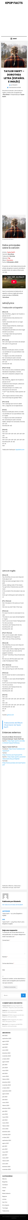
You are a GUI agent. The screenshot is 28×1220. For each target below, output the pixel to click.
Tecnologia (5, 1208)
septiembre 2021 (6, 1140)
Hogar (3, 1190)
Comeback (5, 1184)
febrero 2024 (5, 1079)
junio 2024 (5, 1067)
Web (3, 970)
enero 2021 (5, 1163)
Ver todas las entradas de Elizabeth (12, 904)
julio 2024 (4, 1064)
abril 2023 (4, 1099)
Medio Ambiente (6, 1193)
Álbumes (11, 885)
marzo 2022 (5, 1123)
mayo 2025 (5, 1044)
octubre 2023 (5, 1088)
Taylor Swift (17, 887)
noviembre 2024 (6, 1056)
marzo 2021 (5, 1158)
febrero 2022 (5, 1126)
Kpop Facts (14, 3)
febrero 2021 (5, 1160)
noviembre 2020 (6, 1169)
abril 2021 (4, 1155)
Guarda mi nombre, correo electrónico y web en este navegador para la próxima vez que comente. (13, 981)
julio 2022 (4, 1111)
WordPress (14, 1218)
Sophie (4, 1010)
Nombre (5, 957)
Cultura (4, 1187)
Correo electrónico (8, 963)
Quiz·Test (4, 1202)
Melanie (4, 1015)
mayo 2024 (5, 1070)
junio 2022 (5, 1114)
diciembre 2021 (6, 1131)
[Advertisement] (14, 20)
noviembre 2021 (6, 1134)
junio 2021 (4, 1149)
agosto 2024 (5, 1061)
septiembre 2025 (6, 1038)
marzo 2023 (5, 1102)
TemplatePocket (15, 1216)
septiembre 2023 (6, 1091)
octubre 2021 (5, 1137)
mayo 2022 (5, 1117)
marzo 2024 (5, 1076)
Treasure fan (5, 1006)
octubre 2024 (5, 1059)
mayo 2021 (5, 1152)
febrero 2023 (5, 1105)
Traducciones (17, 885)
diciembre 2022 (6, 1108)
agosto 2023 (5, 1093)
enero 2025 (5, 1050)
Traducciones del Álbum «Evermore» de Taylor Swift (13, 725)
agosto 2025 (5, 1041)
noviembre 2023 (6, 1085)
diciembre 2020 (6, 1166)
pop (12, 887)
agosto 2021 (5, 1143)
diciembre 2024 (6, 1053)
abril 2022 (4, 1120)
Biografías (4, 1182)
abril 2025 (4, 1047)
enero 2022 (5, 1128)
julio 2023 (4, 1096)
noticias (4, 1199)
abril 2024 (4, 1073)
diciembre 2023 (6, 1082)
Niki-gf (4, 1024)
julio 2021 (4, 1146)
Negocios (4, 1196)
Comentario (6, 940)
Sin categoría (5, 1205)
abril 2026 (4, 1035)
